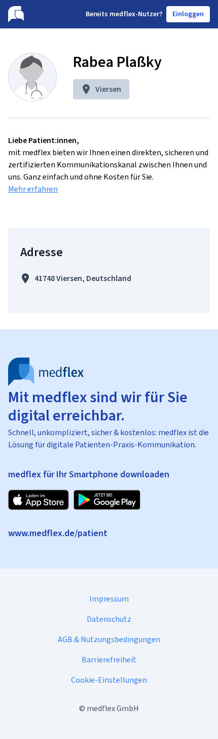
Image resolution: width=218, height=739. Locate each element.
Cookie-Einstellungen (109, 680)
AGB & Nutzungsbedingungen (109, 639)
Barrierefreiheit (109, 659)
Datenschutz (109, 619)
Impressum (109, 598)
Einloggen (188, 14)
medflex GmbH (113, 708)
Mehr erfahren (33, 189)
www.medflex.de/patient (57, 533)
